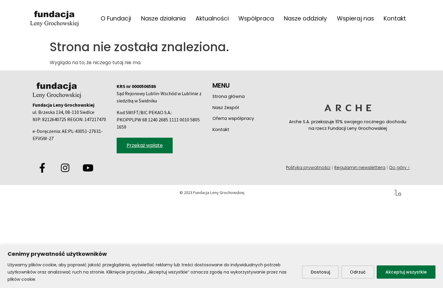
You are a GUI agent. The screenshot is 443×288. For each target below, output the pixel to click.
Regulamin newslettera (359, 167)
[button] (145, 145)
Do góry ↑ (399, 167)
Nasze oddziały (305, 18)
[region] (221, 266)
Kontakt (395, 18)
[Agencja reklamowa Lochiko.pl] (397, 192)
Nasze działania (163, 18)
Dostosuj (320, 272)
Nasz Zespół (225, 108)
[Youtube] (88, 167)
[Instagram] (65, 167)
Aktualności (212, 18)
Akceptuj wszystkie (406, 272)
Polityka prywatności (308, 167)
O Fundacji (116, 18)
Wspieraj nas (355, 18)
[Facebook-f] (42, 167)
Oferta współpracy (233, 118)
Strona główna (228, 96)
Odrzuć (358, 272)
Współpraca (256, 18)
